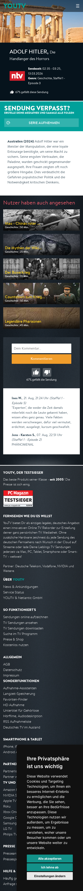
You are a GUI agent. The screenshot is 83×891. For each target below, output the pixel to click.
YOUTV (14, 6)
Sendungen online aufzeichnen (25, 617)
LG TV (7, 828)
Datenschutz (12, 670)
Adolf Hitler (28, 52)
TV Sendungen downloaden (23, 628)
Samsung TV (12, 823)
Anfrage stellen (14, 884)
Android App (12, 752)
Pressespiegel (13, 859)
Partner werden (14, 776)
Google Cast (12, 817)
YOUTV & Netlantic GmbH (22, 598)
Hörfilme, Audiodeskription (22, 716)
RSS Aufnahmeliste (17, 721)
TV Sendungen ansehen (20, 622)
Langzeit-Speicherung (19, 693)
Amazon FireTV (14, 789)
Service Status (13, 592)
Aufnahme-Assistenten (20, 688)
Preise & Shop (13, 639)
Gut (36, 372)
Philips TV (10, 834)
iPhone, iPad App (15, 746)
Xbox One (10, 812)
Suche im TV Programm (20, 634)
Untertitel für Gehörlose (21, 710)
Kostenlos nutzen (16, 645)
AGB (6, 664)
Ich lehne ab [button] (50, 867)
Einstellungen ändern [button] (50, 876)
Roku (6, 806)
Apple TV (9, 801)
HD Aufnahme (13, 705)
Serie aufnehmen (44, 122)
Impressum (11, 675)
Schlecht (47, 372)
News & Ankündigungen (20, 586)
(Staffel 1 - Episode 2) (27, 440)
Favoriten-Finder (15, 699)
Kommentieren (41, 359)
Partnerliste (11, 771)
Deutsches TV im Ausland (21, 727)
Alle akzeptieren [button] (50, 858)
